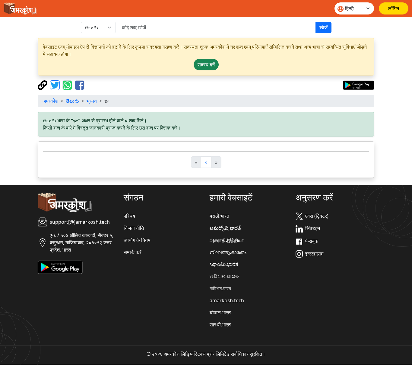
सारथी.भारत (220, 324)
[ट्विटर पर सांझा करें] (55, 84)
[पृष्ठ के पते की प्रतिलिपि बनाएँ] (43, 84)
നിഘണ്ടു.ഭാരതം (228, 252)
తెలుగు (72, 101)
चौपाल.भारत (220, 312)
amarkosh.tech (227, 300)
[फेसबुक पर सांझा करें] (79, 84)
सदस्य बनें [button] (206, 64)
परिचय (129, 216)
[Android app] (60, 266)
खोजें (323, 27)
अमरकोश (50, 101)
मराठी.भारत (219, 216)
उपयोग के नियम (137, 240)
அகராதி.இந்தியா (227, 240)
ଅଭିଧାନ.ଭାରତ (224, 276)
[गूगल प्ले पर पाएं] (358, 84)
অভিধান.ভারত (220, 288)
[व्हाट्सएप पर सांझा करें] (68, 84)
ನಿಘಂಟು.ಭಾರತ (224, 264)
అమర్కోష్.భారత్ (225, 228)
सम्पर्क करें (132, 252)
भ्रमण (92, 101)
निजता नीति (134, 228)
